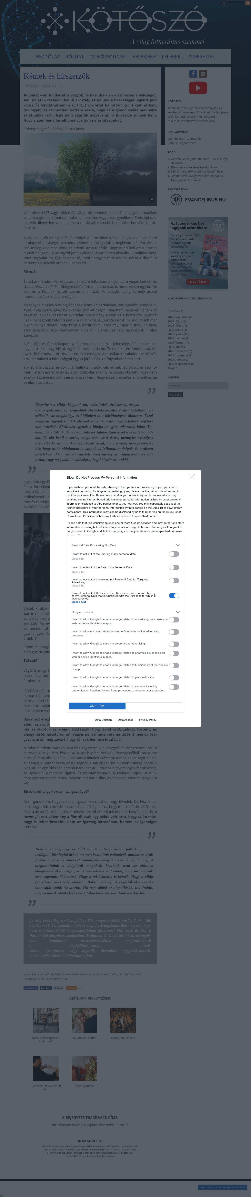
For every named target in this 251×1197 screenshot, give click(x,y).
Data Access (125, 719)
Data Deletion (103, 719)
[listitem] (125, 545)
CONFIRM (97, 705)
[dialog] (125, 598)
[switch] (174, 554)
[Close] (193, 478)
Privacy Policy (147, 719)
